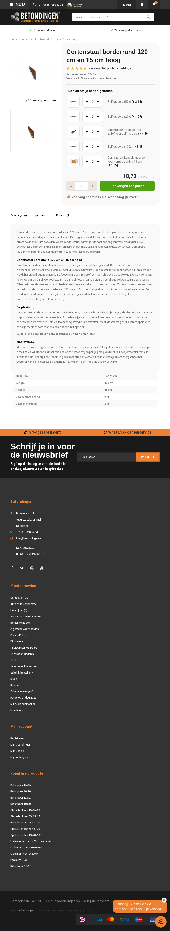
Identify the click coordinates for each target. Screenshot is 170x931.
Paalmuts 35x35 (19, 860)
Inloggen (126, 4)
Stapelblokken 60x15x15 (25, 816)
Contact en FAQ (19, 597)
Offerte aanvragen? (21, 691)
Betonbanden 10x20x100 (25, 822)
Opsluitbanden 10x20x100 (25, 835)
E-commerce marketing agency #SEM (63, 910)
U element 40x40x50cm (24, 853)
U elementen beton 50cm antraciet (30, 841)
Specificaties (41, 215)
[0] (153, 4)
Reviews (63, 215)
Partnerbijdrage (21, 910)
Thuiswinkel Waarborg (24, 647)
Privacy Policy (18, 635)
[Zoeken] (148, 17)
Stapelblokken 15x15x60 (25, 810)
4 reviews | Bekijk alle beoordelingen (110, 68)
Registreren (17, 738)
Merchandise (18, 710)
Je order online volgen (23, 666)
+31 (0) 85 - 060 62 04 (50, 4)
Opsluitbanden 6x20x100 (25, 828)
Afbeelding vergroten (42, 100)
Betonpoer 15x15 (20, 785)
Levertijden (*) (18, 610)
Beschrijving (18, 215)
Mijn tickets (17, 750)
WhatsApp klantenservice (129, 30)
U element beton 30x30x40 (26, 847)
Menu (20, 4)
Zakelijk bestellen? (21, 672)
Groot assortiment (45, 30)
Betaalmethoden (20, 622)
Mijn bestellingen (20, 744)
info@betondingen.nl (28, 538)
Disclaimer (16, 641)
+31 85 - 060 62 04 (27, 532)
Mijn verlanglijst (19, 757)
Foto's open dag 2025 (23, 697)
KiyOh (85, 901)
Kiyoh (13, 678)
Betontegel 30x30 (20, 866)
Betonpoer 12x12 (20, 797)
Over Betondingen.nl (22, 653)
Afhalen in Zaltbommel (23, 604)
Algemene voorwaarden (24, 629)
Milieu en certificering (23, 703)
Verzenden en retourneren (25, 616)
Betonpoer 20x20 (20, 791)
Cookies (15, 660)
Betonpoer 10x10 (20, 803)
